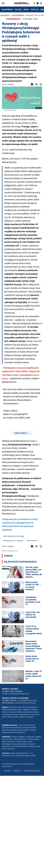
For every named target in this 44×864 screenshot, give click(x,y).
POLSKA (18, 10)
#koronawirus (9, 400)
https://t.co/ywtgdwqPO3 (15, 414)
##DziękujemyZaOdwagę (13, 536)
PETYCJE (35, 10)
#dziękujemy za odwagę (13, 540)
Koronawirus (18, 15)
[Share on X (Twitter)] (36, 84)
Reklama (17, 770)
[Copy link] (41, 84)
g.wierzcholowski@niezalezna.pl (15, 693)
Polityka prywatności (32, 770)
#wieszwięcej (30, 396)
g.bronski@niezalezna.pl (27, 700)
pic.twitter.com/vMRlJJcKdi (16, 417)
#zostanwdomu (10, 403)
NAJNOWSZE (7, 10)
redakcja (10, 84)
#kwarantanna (24, 400)
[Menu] (3, 3)
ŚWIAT (26, 10)
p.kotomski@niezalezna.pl (25, 703)
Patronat (7, 770)
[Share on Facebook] (32, 84)
